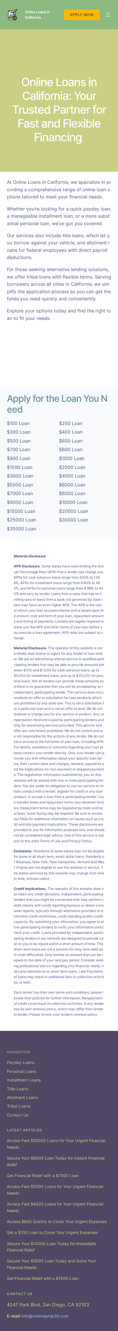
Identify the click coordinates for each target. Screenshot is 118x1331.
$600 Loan (70, 441)
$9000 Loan (20, 502)
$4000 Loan (72, 476)
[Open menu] (107, 14)
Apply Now (82, 14)
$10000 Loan (73, 502)
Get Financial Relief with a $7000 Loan (43, 1175)
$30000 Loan (73, 520)
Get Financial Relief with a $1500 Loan (42, 1278)
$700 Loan (18, 449)
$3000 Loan (20, 476)
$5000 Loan (20, 485)
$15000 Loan (21, 511)
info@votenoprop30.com (45, 1315)
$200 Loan (70, 423)
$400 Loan (70, 432)
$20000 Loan (73, 511)
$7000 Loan (20, 493)
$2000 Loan (72, 467)
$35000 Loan (21, 529)
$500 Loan (18, 441)
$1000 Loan (71, 458)
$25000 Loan (21, 520)
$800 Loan (70, 449)
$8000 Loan (72, 493)
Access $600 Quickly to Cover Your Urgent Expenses (57, 1221)
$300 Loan (18, 432)
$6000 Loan (72, 485)
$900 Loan (18, 458)
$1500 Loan (19, 467)
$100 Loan (18, 423)
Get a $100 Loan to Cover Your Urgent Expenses (52, 1232)
